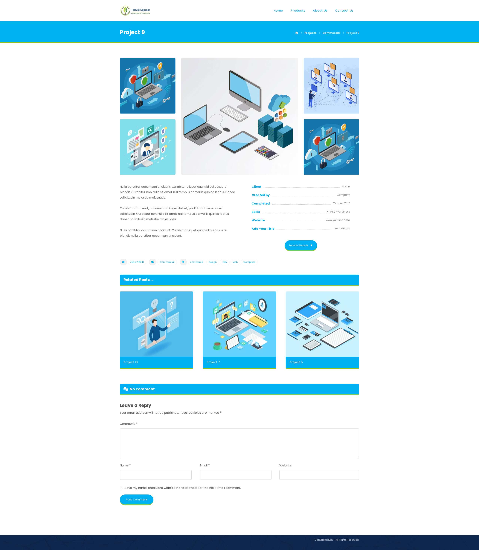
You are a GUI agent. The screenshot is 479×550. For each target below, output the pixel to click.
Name (125, 465)
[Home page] (296, 33)
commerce (196, 262)
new (224, 262)
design (213, 262)
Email (205, 465)
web (235, 262)
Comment (128, 424)
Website (285, 465)
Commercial (167, 262)
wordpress (249, 262)
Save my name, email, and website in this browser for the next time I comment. (183, 488)
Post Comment (136, 499)
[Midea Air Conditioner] (136, 11)
